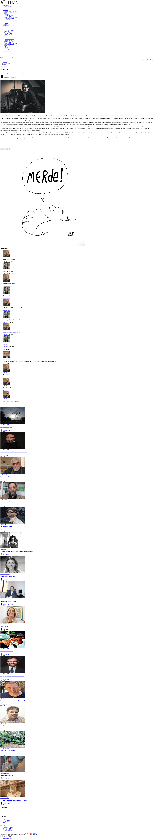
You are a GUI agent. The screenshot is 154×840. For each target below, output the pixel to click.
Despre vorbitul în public (9, 259)
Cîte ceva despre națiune (6, 526)
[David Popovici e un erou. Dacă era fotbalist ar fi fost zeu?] (12, 697)
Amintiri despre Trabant (9, 283)
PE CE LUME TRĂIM (9, 7)
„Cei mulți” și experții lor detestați (11, 320)
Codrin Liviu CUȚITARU (8, 604)
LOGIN (4, 819)
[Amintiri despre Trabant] (6, 281)
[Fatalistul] (6, 341)
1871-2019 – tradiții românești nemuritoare (13, 307)
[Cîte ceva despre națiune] (12, 523)
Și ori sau (4, 64)
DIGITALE (5, 822)
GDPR (4, 831)
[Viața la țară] (12, 722)
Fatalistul (5, 344)
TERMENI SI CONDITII (8, 827)
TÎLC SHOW (8, 6)
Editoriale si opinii (6, 63)
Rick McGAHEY (6, 679)
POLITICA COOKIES (7, 828)
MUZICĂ (7, 20)
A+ (151, 59)
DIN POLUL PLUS (9, 14)
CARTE (6, 22)
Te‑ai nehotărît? (3, 66)
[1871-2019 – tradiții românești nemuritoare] (6, 305)
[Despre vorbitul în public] (6, 256)
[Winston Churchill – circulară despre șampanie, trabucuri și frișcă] (12, 548)
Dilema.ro (5, 62)
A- (143, 59)
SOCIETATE (5, 10)
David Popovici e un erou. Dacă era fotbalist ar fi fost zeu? (14, 700)
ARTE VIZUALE (8, 19)
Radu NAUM (5, 704)
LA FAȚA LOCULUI (9, 13)
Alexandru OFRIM (6, 803)
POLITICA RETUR (7, 829)
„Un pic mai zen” (4, 626)
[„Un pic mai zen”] (12, 622)
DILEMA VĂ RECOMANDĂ (11, 17)
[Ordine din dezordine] (6, 269)
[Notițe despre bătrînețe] (6, 384)
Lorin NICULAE (6, 753)
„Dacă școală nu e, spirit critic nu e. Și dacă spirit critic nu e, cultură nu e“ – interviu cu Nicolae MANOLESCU (30, 361)
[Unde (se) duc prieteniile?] (12, 772)
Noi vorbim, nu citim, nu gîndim (11, 401)
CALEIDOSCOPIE (9, 15)
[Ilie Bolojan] (6, 371)
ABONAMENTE (6, 25)
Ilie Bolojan (6, 374)
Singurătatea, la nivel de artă (7, 576)
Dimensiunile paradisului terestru (8, 601)
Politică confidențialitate (7, 838)
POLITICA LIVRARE (7, 830)
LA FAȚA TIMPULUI (9, 12)
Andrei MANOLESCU (6, 729)
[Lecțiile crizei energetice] (12, 423)
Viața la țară (3, 725)
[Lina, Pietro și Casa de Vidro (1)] (12, 747)
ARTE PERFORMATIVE (10, 18)
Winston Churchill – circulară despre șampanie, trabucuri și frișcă (16, 551)
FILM (6, 23)
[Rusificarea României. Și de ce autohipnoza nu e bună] (12, 448)
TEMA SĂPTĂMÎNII (7, 24)
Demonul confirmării (8, 295)
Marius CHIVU (6, 778)
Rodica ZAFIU (5, 629)
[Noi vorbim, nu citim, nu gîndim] (6, 397)
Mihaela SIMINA (6, 554)
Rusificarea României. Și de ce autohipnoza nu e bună (13, 452)
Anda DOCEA (5, 579)
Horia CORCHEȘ (6, 654)
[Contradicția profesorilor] (12, 647)
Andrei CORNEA (6, 273)
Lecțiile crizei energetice (6, 427)
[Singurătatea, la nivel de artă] (12, 572)
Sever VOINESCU (6, 359)
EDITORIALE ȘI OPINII (8, 30)
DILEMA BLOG (8, 9)
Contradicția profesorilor (6, 651)
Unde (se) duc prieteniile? (6, 775)
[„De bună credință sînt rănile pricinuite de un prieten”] (12, 796)
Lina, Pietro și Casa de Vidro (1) (8, 750)
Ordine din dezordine (8, 271)
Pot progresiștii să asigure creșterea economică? (12, 676)
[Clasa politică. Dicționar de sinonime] (6, 329)
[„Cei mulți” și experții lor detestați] (6, 317)
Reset (147, 59)
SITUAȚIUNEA (6, 5)
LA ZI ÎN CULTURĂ (7, 16)
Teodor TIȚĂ (5, 455)
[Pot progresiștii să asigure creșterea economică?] (12, 672)
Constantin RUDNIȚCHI (7, 430)
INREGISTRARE (6, 820)
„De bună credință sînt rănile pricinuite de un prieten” (13, 800)
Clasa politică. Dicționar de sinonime (12, 332)
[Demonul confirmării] (6, 293)
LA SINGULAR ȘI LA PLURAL (11, 11)
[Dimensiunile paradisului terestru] (12, 597)
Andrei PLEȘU (6, 261)
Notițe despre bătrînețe (8, 387)
